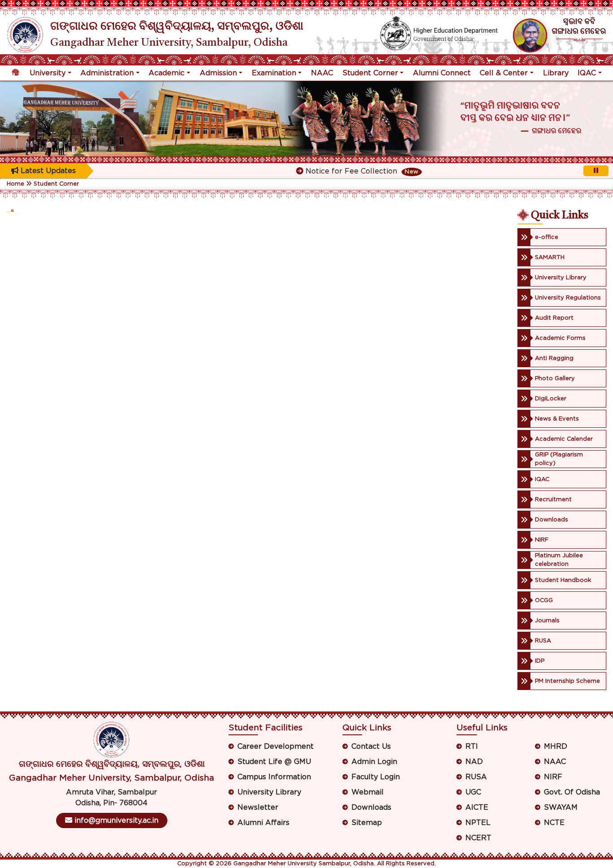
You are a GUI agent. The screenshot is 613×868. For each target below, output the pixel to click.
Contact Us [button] (371, 746)
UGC (473, 792)
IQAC (587, 73)
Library (556, 73)
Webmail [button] (367, 792)
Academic (166, 73)
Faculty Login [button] (375, 777)
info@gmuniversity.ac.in (115, 820)
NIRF (553, 777)
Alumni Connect (442, 73)
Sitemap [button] (366, 822)
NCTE (554, 822)
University (48, 73)
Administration (107, 73)
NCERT (478, 838)
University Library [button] (269, 792)
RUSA (476, 777)
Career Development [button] (275, 746)
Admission (218, 73)
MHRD (555, 746)
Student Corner (370, 73)
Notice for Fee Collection (341, 171)
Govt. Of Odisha (572, 792)
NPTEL (477, 822)
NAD (474, 761)
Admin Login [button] (374, 761)
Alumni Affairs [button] (263, 822)
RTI (471, 746)
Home (15, 184)
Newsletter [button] (257, 807)
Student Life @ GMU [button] (274, 761)
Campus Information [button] (274, 777)
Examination (274, 73)
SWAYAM (561, 807)
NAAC (322, 73)
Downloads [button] (371, 807)
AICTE (476, 807)
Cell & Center (504, 73)
